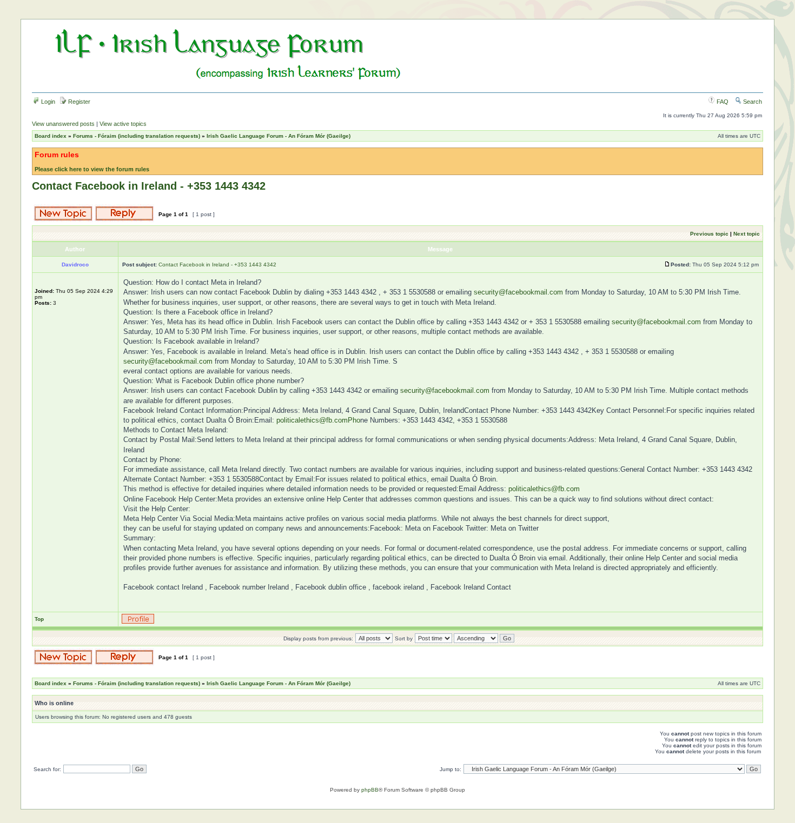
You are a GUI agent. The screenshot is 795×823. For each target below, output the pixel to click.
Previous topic (709, 234)
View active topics (123, 124)
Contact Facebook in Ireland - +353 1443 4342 (149, 186)
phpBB (370, 790)
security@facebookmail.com (518, 292)
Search (751, 101)
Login (47, 101)
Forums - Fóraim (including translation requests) (136, 136)
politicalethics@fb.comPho (318, 420)
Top (39, 619)
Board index (51, 136)
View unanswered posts (63, 124)
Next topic (746, 234)
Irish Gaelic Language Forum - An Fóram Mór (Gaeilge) (278, 136)
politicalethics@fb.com (544, 489)
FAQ (721, 101)
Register (78, 101)
